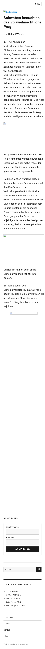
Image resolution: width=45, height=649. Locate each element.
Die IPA (7, 623)
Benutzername (12, 527)
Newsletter (8, 617)
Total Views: (11, 601)
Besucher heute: (12, 598)
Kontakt (7, 629)
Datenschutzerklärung (20, 644)
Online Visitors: (12, 591)
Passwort (10, 537)
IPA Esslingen (8, 644)
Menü (37, 4)
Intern (6, 636)
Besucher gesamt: (13, 605)
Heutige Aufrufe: (13, 594)
